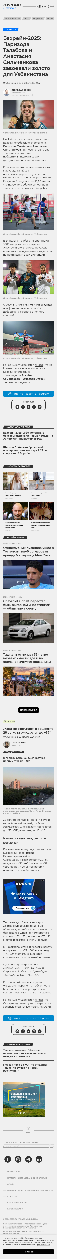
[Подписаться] (52, 1146)
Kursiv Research (15, 1209)
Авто (27, 18)
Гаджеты (38, 18)
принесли (28, 149)
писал (39, 364)
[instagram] (18, 1159)
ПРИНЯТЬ (29, 1252)
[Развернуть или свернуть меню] (52, 6)
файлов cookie (43, 1245)
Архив (10, 1184)
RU (45, 6)
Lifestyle (10, 8)
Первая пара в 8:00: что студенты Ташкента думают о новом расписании (25, 1067)
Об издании (13, 1172)
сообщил (39, 823)
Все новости (12, 18)
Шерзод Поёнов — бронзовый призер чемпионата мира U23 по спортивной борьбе (25, 450)
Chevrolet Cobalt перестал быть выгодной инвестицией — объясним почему (26, 604)
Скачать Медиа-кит (17, 1203)
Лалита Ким (18, 742)
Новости (9, 721)
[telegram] (28, 1159)
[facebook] (7, 1159)
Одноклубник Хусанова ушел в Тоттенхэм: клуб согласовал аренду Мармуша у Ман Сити (28, 551)
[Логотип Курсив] (12, 4)
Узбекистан (18, 752)
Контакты (12, 1197)
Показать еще (28, 710)
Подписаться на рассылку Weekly (23, 1143)
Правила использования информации (27, 1178)
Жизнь (51, 18)
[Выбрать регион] (39, 6)
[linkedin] (38, 1159)
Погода (7, 752)
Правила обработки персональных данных (30, 1190)
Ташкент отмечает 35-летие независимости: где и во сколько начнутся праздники (27, 658)
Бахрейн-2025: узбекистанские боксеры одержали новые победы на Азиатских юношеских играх (28, 435)
